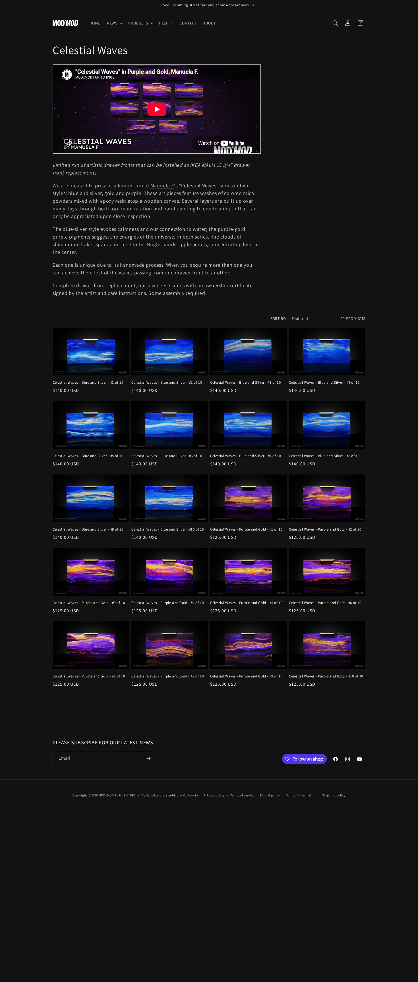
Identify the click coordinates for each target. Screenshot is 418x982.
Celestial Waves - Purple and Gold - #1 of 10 (246, 529)
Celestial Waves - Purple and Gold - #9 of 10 (246, 676)
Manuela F (162, 185)
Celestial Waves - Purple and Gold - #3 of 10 (89, 603)
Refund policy (270, 795)
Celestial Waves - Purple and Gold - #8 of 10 (167, 676)
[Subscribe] (148, 758)
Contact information (301, 795)
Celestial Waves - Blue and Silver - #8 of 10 (324, 456)
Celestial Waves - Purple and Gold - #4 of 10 (167, 603)
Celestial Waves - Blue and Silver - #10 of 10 (167, 529)
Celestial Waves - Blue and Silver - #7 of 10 (245, 456)
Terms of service (242, 795)
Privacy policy (214, 795)
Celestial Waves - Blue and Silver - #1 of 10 (88, 382)
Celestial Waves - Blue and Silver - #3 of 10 (245, 382)
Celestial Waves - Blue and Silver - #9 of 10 (88, 529)
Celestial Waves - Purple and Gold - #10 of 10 (326, 676)
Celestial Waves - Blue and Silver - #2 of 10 (166, 382)
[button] (114, 23)
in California (188, 795)
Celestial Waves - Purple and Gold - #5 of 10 (246, 603)
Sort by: (278, 318)
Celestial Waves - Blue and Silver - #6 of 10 (166, 456)
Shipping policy (334, 795)
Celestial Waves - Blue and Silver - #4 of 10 (324, 382)
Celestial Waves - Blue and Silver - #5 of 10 (88, 456)
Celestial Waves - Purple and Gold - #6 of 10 (325, 603)
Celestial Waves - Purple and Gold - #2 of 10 (325, 529)
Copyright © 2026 (86, 795)
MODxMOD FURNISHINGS (117, 795)
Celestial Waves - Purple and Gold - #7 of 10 (89, 676)
